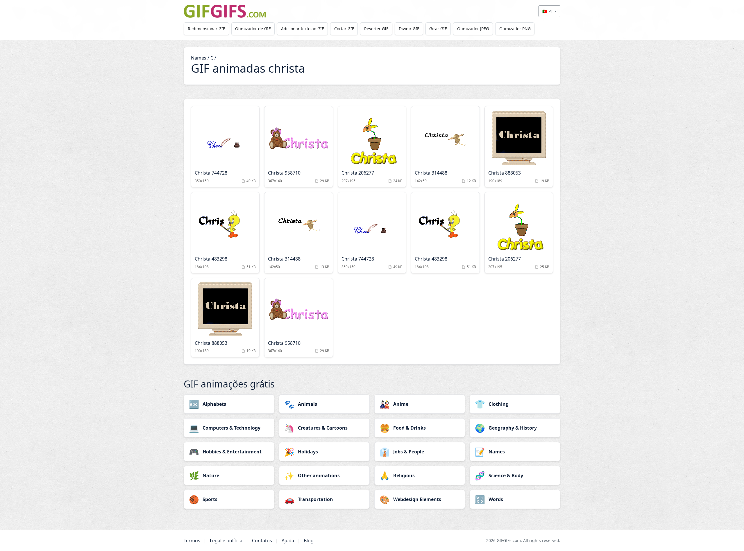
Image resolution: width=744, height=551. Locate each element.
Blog (309, 540)
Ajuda (288, 540)
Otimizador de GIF (253, 28)
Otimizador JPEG (473, 28)
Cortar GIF (344, 28)
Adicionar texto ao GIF (302, 28)
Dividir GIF (409, 28)
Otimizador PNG (515, 28)
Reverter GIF (376, 28)
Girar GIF (438, 28)
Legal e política (226, 540)
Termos (192, 540)
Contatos (262, 540)
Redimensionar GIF (206, 28)
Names (198, 58)
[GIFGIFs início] (225, 11)
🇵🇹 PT (547, 11)
